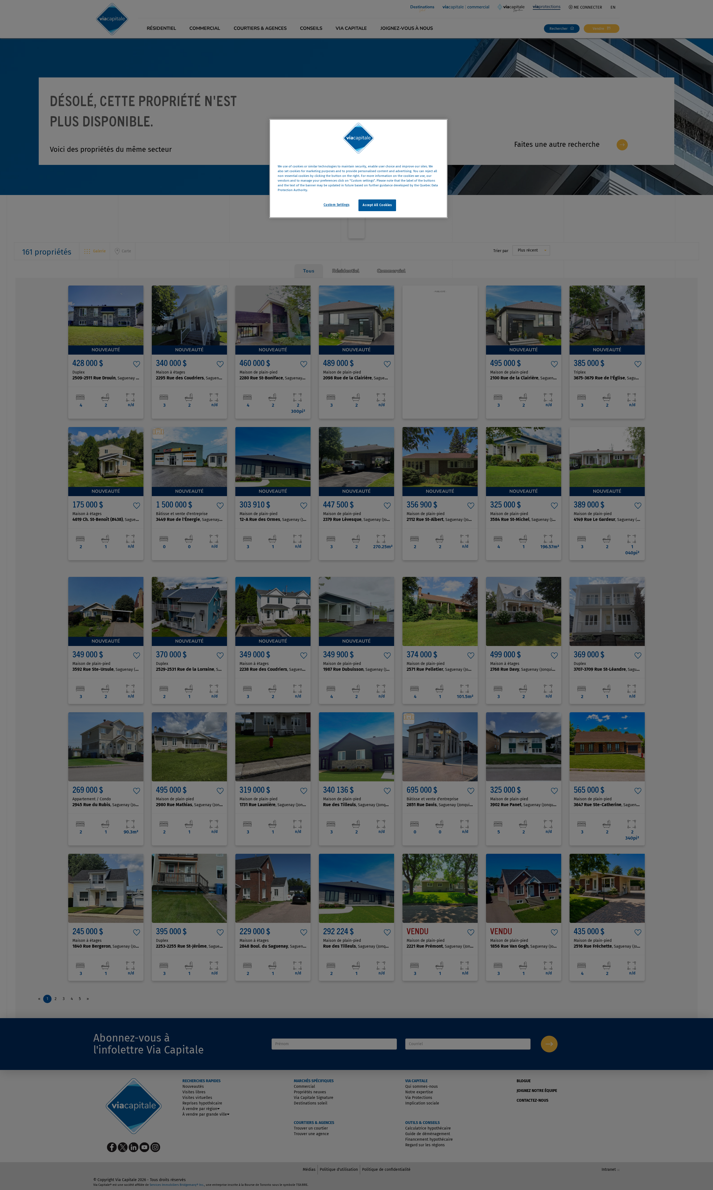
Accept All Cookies (377, 205)
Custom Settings (337, 205)
